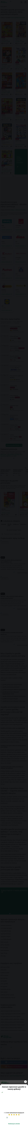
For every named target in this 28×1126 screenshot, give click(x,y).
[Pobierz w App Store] (14, 1119)
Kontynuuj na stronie (14, 1123)
